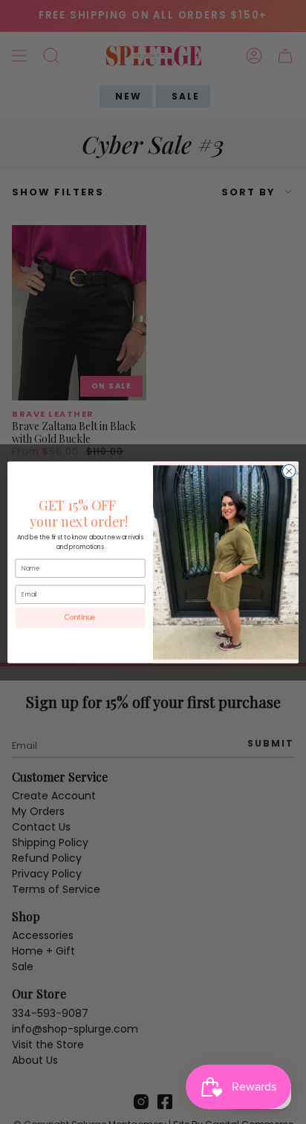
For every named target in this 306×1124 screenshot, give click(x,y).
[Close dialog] (289, 471)
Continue (80, 617)
